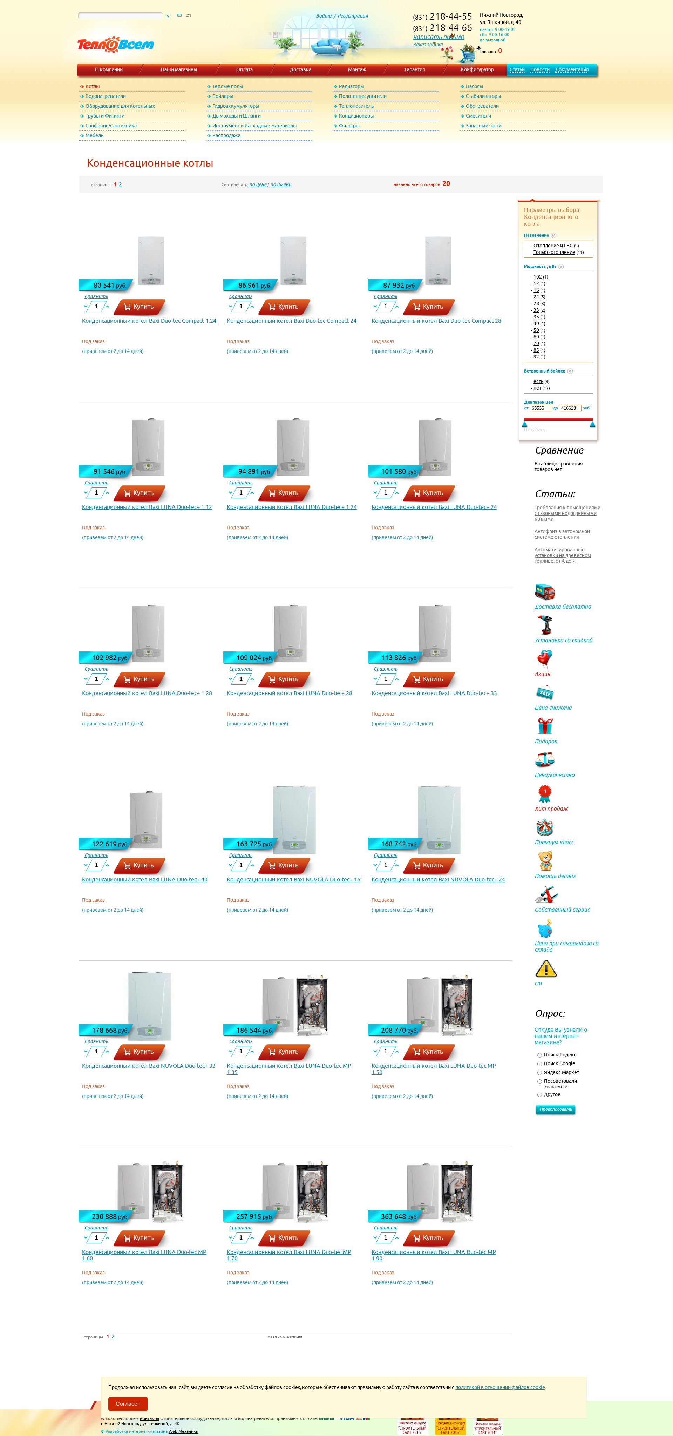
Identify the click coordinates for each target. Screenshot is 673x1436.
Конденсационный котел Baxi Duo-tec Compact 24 (291, 320)
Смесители (478, 116)
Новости (540, 69)
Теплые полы (227, 86)
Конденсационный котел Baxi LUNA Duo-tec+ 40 (145, 879)
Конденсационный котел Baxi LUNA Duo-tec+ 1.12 (147, 507)
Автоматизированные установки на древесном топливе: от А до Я (563, 555)
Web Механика (183, 1431)
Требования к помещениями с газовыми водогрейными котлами (567, 513)
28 (536, 303)
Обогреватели (482, 106)
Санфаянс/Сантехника (111, 125)
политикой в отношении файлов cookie (500, 1387)
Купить (144, 306)
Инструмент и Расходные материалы (254, 125)
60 (536, 337)
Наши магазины (179, 69)
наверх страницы (285, 1336)
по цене (257, 184)
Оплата (244, 69)
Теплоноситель (356, 106)
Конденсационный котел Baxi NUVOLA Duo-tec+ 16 (293, 879)
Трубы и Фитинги (105, 116)
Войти (324, 16)
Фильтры (349, 125)
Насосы (474, 86)
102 (537, 277)
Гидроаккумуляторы (235, 106)
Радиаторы (351, 86)
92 (536, 357)
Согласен (128, 1404)
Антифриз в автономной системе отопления (562, 534)
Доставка (300, 69)
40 (536, 323)
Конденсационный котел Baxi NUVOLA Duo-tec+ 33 (149, 1065)
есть (538, 381)
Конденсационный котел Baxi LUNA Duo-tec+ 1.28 (147, 693)
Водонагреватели (106, 96)
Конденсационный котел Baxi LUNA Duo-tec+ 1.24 (292, 507)
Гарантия (415, 69)
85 (536, 350)
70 (536, 343)
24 (536, 297)
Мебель (94, 135)
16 (536, 290)
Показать (534, 429)
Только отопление (554, 252)
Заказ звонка (428, 44)
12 (536, 283)
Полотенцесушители (363, 96)
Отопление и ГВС (553, 245)
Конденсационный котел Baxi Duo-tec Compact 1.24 (149, 320)
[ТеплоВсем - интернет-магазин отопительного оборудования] (113, 60)
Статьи (517, 69)
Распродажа (226, 135)
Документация (572, 69)
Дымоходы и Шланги (236, 116)
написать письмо (438, 36)
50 (536, 330)
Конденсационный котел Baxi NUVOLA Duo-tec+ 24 (438, 879)
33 (536, 310)
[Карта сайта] (188, 17)
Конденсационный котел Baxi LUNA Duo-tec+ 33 (434, 693)
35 (536, 317)
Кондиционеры (356, 116)
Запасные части (484, 125)
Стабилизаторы (483, 96)
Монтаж (357, 69)
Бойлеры (222, 96)
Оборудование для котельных (120, 106)
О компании (109, 69)
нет (537, 388)
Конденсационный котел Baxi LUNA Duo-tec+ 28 (289, 693)
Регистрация (353, 16)
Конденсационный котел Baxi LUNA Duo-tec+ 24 (434, 507)
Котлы (93, 86)
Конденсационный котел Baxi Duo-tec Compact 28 (436, 320)
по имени (280, 184)
